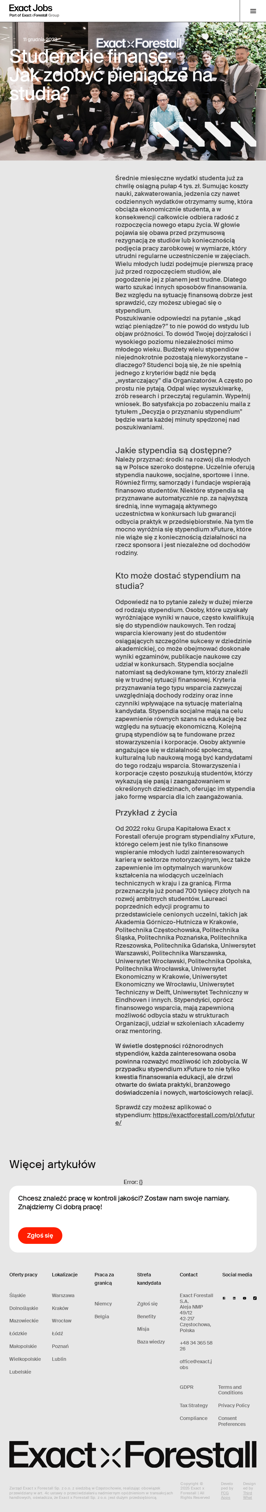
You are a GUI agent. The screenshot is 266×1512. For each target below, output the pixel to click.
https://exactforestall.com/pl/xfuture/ (185, 1119)
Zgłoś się (147, 1304)
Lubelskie (20, 1372)
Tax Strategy (194, 1406)
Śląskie (17, 1296)
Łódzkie (18, 1334)
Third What (247, 1495)
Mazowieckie (23, 1321)
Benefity (146, 1317)
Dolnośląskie (23, 1308)
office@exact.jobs (196, 1364)
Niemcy (103, 1304)
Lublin (59, 1359)
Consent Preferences (232, 1421)
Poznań (60, 1346)
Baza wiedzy (151, 1342)
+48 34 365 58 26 (196, 1346)
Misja (143, 1329)
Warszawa (63, 1296)
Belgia (102, 1317)
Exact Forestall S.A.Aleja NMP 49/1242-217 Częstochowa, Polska (196, 1313)
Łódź (57, 1334)
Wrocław (61, 1321)
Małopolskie (23, 1346)
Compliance (193, 1418)
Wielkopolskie (25, 1359)
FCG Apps (225, 1495)
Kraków (60, 1308)
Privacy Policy (234, 1406)
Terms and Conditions (230, 1390)
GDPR (187, 1387)
